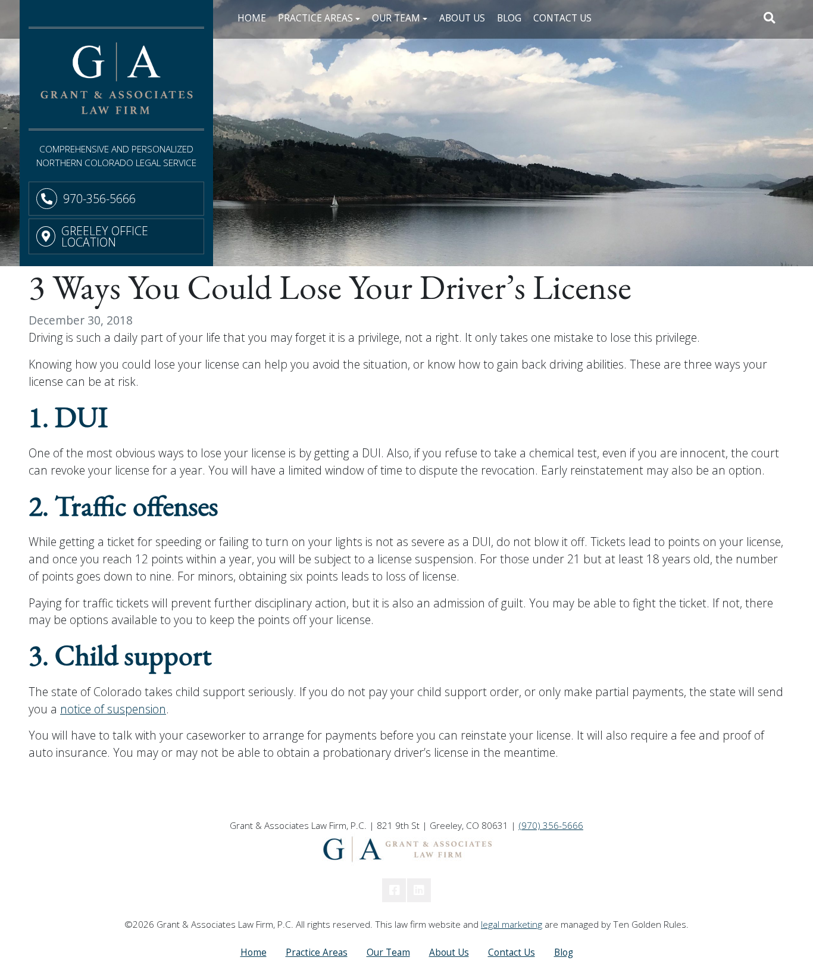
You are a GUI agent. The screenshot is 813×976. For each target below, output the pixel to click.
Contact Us (562, 18)
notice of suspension (113, 709)
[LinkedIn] (419, 890)
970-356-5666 (99, 199)
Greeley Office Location (104, 236)
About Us (462, 18)
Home (251, 18)
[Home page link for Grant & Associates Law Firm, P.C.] (116, 78)
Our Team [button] (396, 18)
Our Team (388, 952)
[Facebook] (394, 890)
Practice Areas (317, 952)
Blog (509, 18)
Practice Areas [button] (315, 18)
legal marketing (511, 924)
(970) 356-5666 (550, 825)
